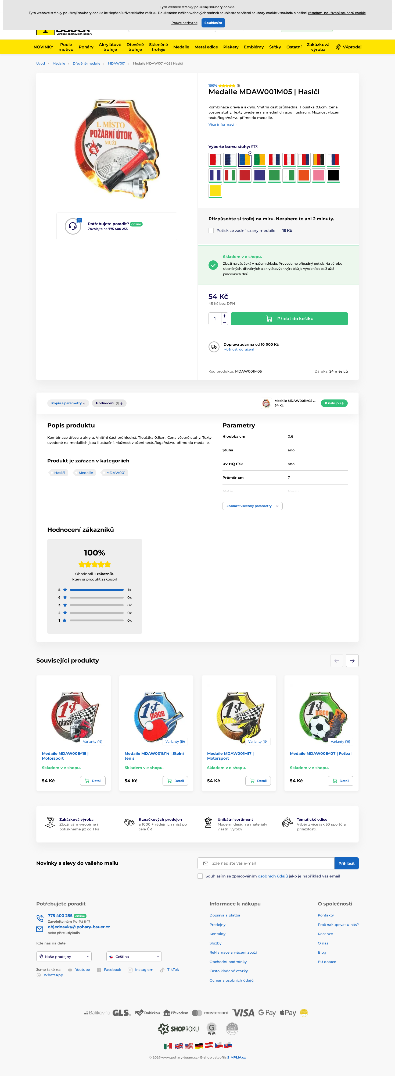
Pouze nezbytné (184, 23)
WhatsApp (53, 975)
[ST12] (245, 175)
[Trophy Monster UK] (179, 1046)
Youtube (82, 969)
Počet (215, 319)
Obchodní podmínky (228, 962)
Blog (322, 952)
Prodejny (217, 924)
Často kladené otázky (229, 971)
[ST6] (289, 160)
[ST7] (304, 160)
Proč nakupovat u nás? (338, 924)
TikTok (173, 969)
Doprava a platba (225, 915)
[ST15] (289, 175)
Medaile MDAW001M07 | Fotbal (320, 753)
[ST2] (230, 160)
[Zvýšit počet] (224, 316)
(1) (224, 85)
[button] (252, 506)
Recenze (325, 934)
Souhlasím (213, 23)
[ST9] (333, 160)
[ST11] (230, 175)
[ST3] (245, 160)
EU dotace (327, 962)
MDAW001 (116, 63)
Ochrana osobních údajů (232, 980)
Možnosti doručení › (240, 349)
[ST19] (333, 175)
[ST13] (259, 175)
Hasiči (59, 472)
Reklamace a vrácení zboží (234, 952)
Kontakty (217, 934)
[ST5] (274, 160)
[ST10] (215, 175)
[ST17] (304, 175)
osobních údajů (273, 876)
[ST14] (274, 175)
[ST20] (215, 191)
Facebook (112, 969)
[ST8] (318, 160)
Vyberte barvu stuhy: (233, 146)
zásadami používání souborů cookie (337, 13)
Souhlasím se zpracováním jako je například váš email (273, 876)
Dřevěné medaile (86, 63)
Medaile (59, 63)
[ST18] (318, 175)
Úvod (40, 63)
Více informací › (222, 124)
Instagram (144, 969)
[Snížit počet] (224, 322)
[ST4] (259, 160)
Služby (215, 943)
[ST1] (215, 160)
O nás (323, 943)
